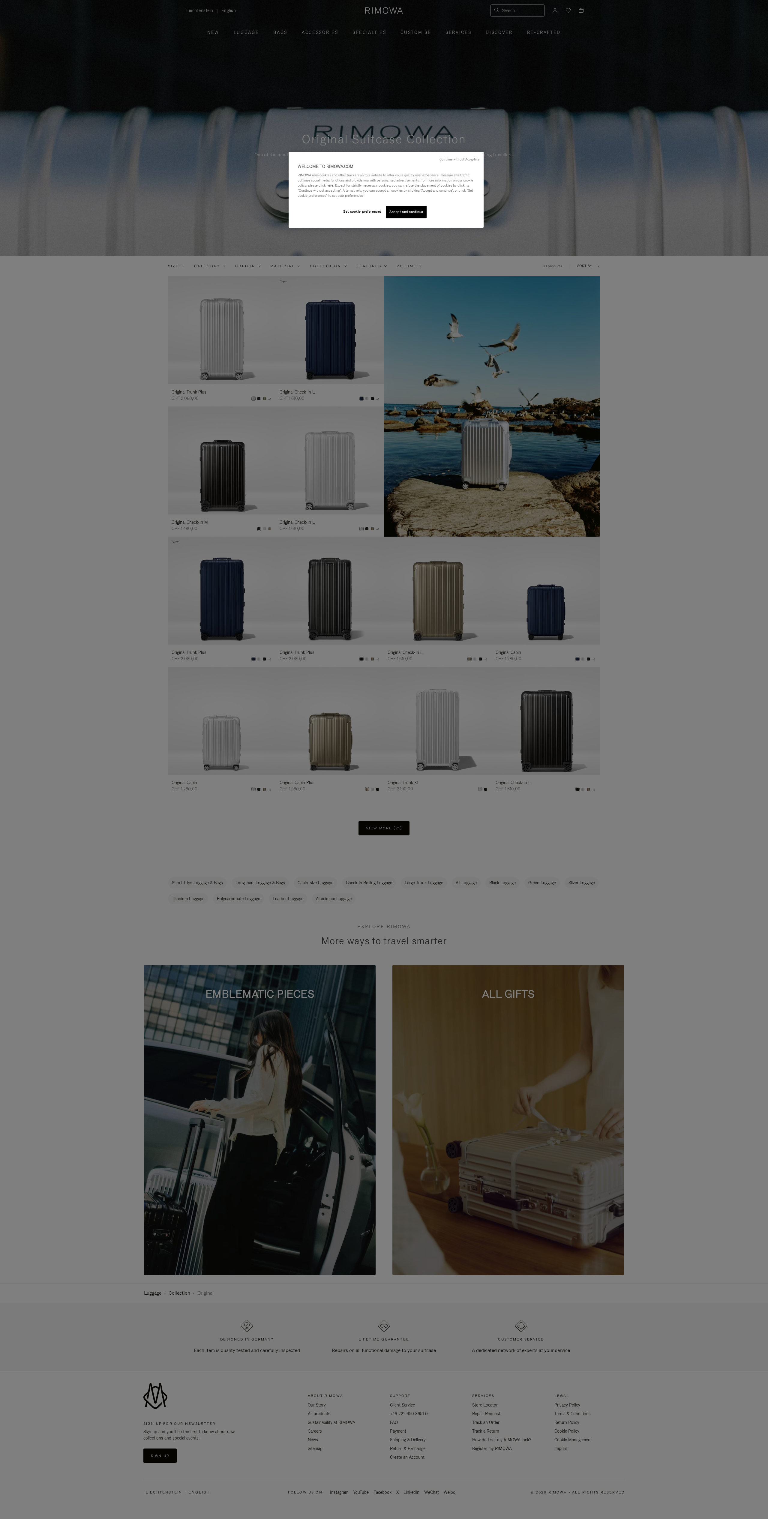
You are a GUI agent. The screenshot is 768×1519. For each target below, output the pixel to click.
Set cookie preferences (362, 211)
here (330, 185)
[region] (386, 190)
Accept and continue (406, 211)
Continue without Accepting (459, 159)
